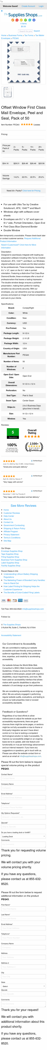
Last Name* (5, 914)
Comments (5, 840)
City (2, 972)
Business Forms (15, 35)
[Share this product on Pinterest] (44, 128)
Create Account (28, 6)
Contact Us (8, 522)
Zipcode (4, 990)
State (3, 982)
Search (37, 30)
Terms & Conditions (12, 537)
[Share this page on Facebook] (36, 128)
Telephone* (5, 803)
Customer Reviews (12, 513)
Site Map (7, 540)
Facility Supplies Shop (10, 565)
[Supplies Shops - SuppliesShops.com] (23, 17)
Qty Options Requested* (10, 813)
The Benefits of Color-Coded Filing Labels (22, 592)
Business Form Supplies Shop (14, 559)
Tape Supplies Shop (10, 554)
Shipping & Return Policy (14, 528)
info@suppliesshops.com (33, 608)
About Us (8, 519)
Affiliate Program (11, 531)
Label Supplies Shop (10, 562)
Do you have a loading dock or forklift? (15, 832)
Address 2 (5, 963)
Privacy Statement (11, 534)
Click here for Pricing (31, 190)
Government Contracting (14, 525)
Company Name (7, 784)
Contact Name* (7, 774)
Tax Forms (28, 35)
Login (41, 6)
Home (3, 35)
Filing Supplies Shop (10, 556)
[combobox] (17, 31)
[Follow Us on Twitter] (40, 128)
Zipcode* (4, 822)
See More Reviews (23, 505)
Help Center (9, 516)
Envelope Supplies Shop (12, 551)
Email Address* (7, 793)
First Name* (5, 905)
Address (4, 953)
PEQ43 (15, 38)
